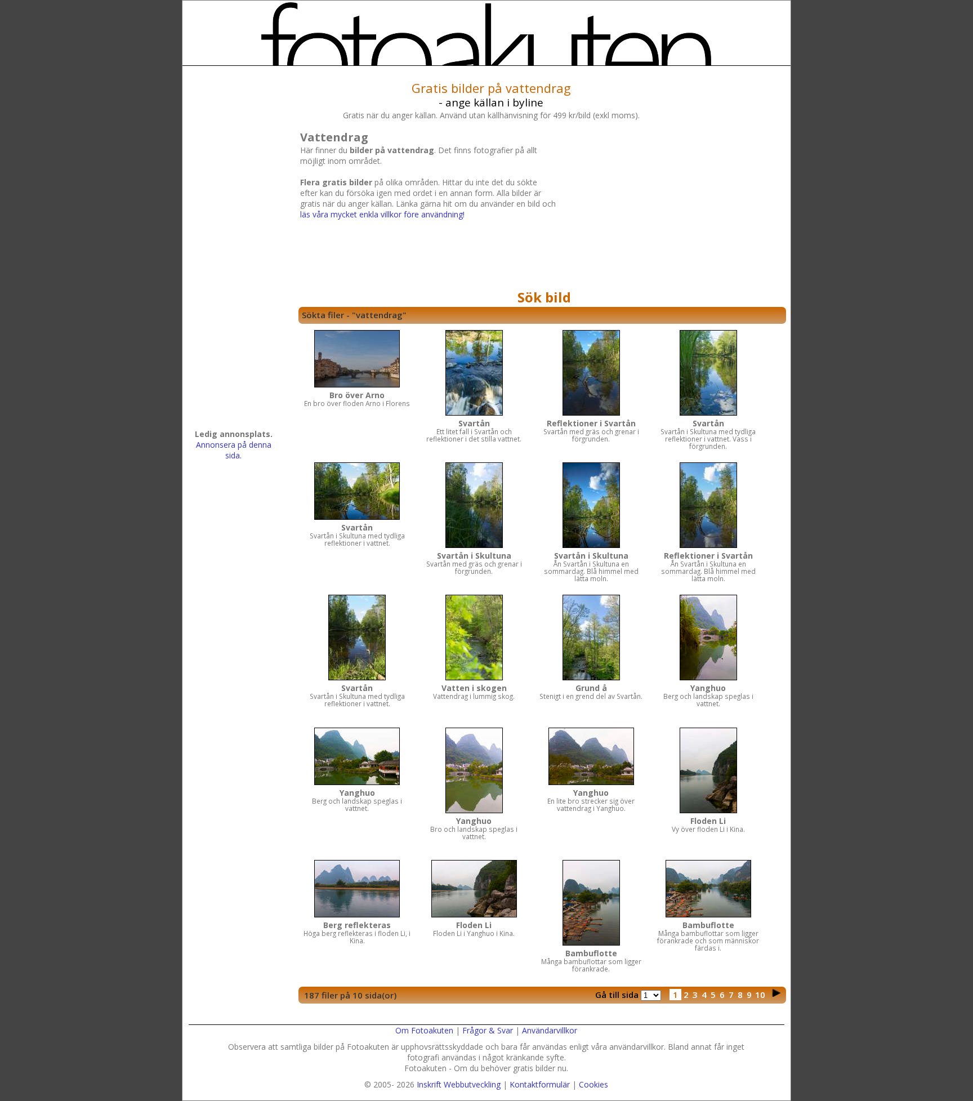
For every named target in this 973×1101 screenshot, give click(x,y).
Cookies (593, 1084)
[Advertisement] (669, 207)
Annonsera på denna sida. (233, 450)
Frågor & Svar (487, 1030)
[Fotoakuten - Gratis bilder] (486, 33)
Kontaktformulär (540, 1084)
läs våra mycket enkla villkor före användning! (382, 214)
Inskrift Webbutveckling (459, 1084)
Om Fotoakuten (424, 1030)
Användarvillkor (549, 1030)
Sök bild (544, 297)
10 (760, 994)
